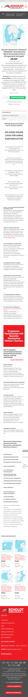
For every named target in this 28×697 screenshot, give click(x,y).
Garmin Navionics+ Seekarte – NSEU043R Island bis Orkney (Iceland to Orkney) (6, 557)
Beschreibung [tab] (6, 112)
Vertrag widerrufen (13, 692)
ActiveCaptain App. (10, 237)
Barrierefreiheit (6, 637)
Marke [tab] (4, 118)
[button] (2, 7)
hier (23, 86)
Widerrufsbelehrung (7, 629)
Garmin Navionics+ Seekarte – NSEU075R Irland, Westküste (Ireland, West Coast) (20, 557)
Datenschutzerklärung (8, 623)
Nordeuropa (19, 15)
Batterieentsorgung (7, 634)
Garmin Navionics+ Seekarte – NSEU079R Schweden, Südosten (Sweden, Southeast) (20, 588)
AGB (2, 626)
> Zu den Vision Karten (16, 360)
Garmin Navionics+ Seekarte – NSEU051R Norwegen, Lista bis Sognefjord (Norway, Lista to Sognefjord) (6, 589)
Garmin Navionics (20, 14)
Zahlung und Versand (7, 631)
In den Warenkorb (17, 97)
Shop (3, 14)
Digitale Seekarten (10, 14)
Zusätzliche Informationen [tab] (10, 115)
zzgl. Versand (16, 61)
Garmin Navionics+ (10, 15)
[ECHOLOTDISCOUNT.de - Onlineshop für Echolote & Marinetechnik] (14, 7)
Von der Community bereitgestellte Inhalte (12, 309)
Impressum (4, 620)
